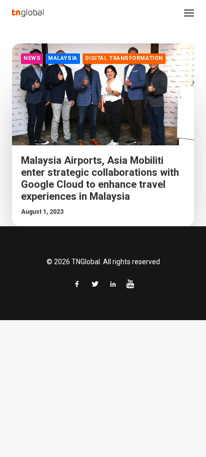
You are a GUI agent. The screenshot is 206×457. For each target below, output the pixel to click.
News (32, 58)
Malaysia (62, 58)
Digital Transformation (124, 58)
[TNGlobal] (28, 13)
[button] (189, 13)
